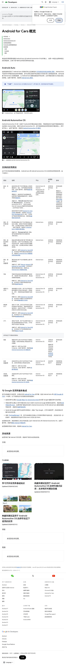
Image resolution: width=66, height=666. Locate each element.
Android (4, 585)
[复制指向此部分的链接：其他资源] (12, 434)
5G (24, 598)
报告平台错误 (48, 608)
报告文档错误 (48, 611)
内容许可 (19, 567)
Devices (14, 7)
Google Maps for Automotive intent (28, 400)
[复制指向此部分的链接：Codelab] (10, 460)
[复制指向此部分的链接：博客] (7, 530)
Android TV (48, 596)
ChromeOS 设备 (49, 590)
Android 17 (5, 608)
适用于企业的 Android (8, 587)
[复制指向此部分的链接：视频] (7, 547)
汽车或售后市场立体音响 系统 (45, 72)
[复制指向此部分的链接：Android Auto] (17, 68)
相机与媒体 (26, 593)
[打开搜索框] (42, 2)
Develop (5, 7)
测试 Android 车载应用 (18, 423)
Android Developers (7, 25)
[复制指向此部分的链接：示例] (7, 442)
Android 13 (5, 619)
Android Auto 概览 (27, 78)
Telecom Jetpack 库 (26, 264)
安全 (3, 590)
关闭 (50, 20)
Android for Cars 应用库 (18, 266)
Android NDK (27, 619)
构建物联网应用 (19, 316)
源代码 (4, 593)
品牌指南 (16, 653)
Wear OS (47, 587)
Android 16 (5, 611)
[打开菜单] (2, 2)
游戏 (24, 585)
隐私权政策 (26, 596)
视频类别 (17, 198)
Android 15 (5, 614)
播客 (3, 601)
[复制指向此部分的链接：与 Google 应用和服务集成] (28, 391)
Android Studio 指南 (28, 608)
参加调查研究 (48, 617)
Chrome (4, 639)
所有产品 (4, 647)
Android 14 (5, 617)
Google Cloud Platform (8, 644)
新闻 (3, 596)
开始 (59, 20)
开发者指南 (26, 611)
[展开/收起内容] (9, 37)
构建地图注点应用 (22, 300)
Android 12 (5, 622)
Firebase (4, 641)
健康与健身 (26, 590)
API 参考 (25, 614)
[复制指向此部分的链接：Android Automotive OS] (27, 120)
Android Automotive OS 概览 (32, 128)
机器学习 (25, 587)
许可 (11, 653)
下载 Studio (26, 617)
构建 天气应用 (19, 331)
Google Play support (50, 614)
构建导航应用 (19, 284)
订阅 (22, 657)
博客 (3, 598)
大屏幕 (46, 585)
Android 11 (5, 625)
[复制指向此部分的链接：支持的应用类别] (18, 167)
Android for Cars (26, 7)
